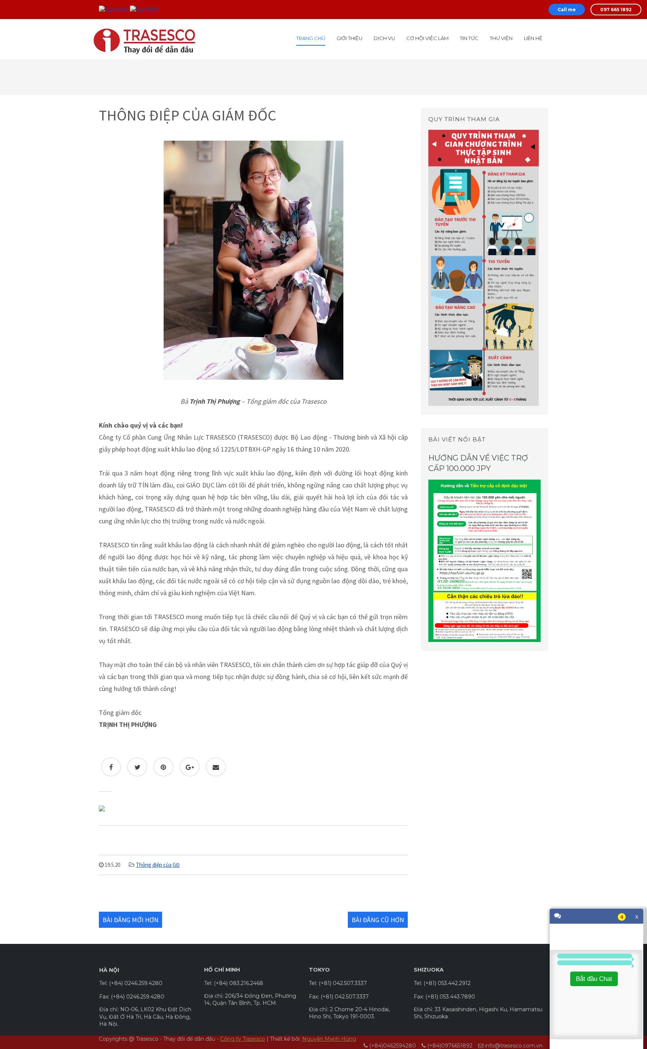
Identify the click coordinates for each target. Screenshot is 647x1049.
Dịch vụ (384, 38)
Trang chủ (310, 38)
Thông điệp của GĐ (158, 864)
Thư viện (501, 38)
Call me (567, 9)
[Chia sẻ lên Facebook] (111, 767)
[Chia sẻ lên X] (137, 767)
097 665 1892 (616, 9)
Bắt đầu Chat (594, 978)
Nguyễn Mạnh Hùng (329, 1039)
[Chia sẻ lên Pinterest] (163, 767)
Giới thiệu (349, 38)
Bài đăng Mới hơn (130, 919)
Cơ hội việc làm (427, 38)
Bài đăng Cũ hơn (378, 919)
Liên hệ (533, 38)
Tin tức (469, 38)
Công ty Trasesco (242, 1039)
